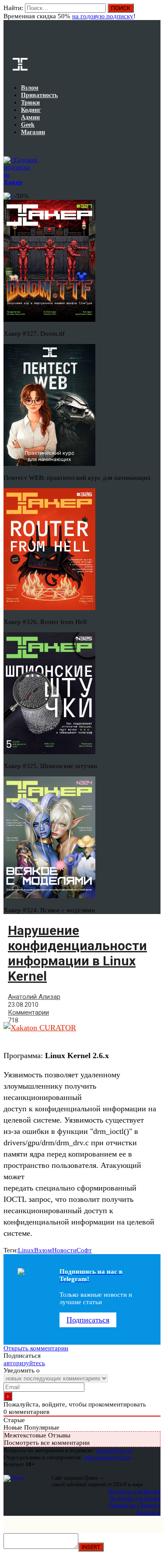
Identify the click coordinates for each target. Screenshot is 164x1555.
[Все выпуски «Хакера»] (4, 145)
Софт (84, 1250)
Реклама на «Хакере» (135, 1505)
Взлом (43, 1250)
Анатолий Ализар (34, 997)
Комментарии (28, 1012)
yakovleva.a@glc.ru (107, 1457)
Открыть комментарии (35, 1348)
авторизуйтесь (24, 1362)
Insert (91, 1547)
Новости (64, 1250)
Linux (26, 1250)
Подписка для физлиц (134, 1491)
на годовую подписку (102, 16)
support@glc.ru (114, 1450)
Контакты (148, 1512)
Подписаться (87, 1320)
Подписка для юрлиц (135, 1498)
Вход (154, 12)
